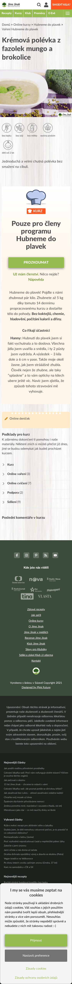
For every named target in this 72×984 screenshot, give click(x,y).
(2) (15, 492)
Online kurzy (22, 24)
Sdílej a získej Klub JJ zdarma (36, 655)
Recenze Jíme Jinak (36, 638)
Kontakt (36, 661)
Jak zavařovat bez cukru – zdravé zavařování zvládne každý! (33, 793)
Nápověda (36, 279)
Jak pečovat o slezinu (14, 780)
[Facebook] (17, 555)
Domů (6, 24)
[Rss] (46, 555)
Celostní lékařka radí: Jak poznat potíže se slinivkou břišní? (33, 789)
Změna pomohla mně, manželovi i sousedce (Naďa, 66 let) (33, 806)
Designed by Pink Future (36, 687)
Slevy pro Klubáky (36, 649)
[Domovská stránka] (11, 5)
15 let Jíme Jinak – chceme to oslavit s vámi (26, 784)
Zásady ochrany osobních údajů (36, 977)
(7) (19, 483)
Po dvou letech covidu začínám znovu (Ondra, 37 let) (30, 863)
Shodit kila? (61, 4)
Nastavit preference (36, 955)
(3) (18, 474)
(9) (14, 502)
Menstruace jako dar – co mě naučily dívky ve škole (29, 810)
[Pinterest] (36, 555)
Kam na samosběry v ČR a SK (18, 867)
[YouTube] (55, 555)
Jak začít (36, 615)
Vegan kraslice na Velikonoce (18, 858)
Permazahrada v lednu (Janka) (19, 837)
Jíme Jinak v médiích (36, 632)
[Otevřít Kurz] (4, 464)
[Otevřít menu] (67, 13)
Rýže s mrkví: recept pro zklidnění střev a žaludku (28, 825)
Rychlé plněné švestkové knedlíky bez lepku (26, 882)
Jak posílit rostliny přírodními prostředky (24, 768)
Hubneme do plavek (47, 24)
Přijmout (36, 940)
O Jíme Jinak (36, 626)
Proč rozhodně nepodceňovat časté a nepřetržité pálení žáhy (34, 841)
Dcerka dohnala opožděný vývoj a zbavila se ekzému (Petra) (33, 854)
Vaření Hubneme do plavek (20, 29)
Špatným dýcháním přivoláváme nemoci (24, 801)
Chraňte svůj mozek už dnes (18, 797)
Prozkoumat (36, 262)
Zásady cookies (36, 968)
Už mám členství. (26, 274)
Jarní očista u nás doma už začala (20, 850)
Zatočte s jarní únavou (15, 846)
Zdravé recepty (36, 609)
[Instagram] (26, 555)
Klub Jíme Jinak (36, 643)
